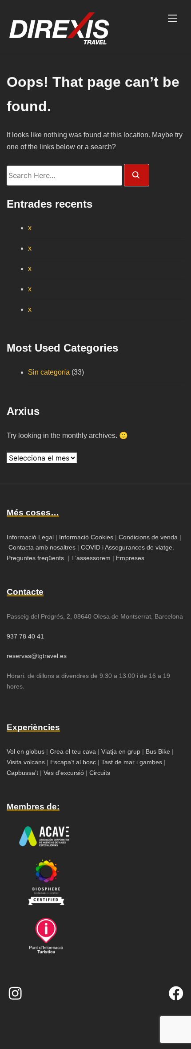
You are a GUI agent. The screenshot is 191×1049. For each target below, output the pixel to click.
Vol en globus (25, 751)
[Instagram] (15, 993)
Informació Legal (30, 537)
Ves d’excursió (65, 772)
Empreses (130, 557)
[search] (136, 175)
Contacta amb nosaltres (42, 547)
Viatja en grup (119, 751)
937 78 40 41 (25, 636)
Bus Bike (159, 751)
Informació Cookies (86, 537)
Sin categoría (49, 372)
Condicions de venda (148, 537)
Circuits (99, 772)
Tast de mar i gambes (131, 762)
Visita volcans (26, 762)
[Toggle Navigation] (172, 18)
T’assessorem (91, 557)
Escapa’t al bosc (73, 762)
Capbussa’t (23, 772)
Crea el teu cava (73, 751)
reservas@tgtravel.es (37, 655)
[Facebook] (175, 993)
